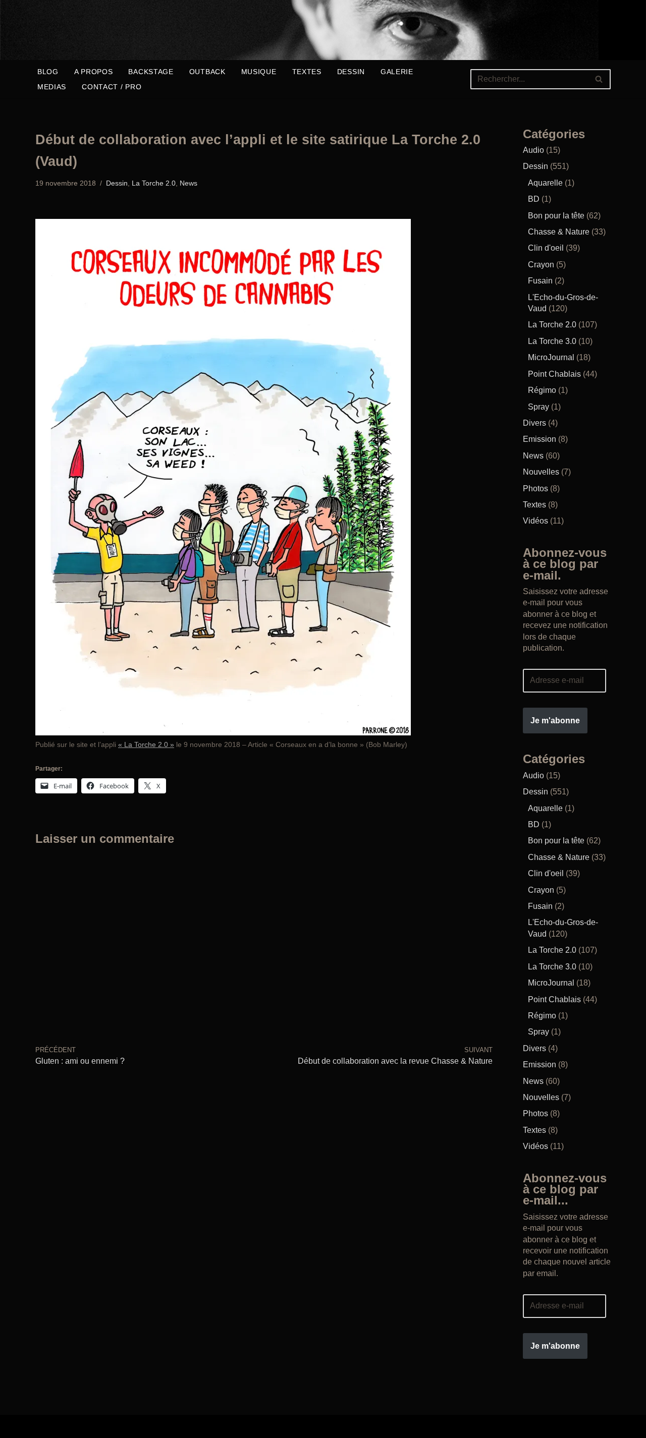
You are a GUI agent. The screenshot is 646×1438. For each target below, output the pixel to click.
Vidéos (535, 520)
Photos (535, 488)
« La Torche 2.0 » (146, 744)
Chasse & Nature (558, 231)
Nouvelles (541, 472)
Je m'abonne (555, 720)
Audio (533, 150)
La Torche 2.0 (154, 183)
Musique (259, 72)
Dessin (351, 72)
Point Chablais (554, 374)
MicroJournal (551, 357)
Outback (207, 72)
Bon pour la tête (556, 215)
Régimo (542, 390)
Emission (539, 439)
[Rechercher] (599, 79)
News (188, 183)
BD (534, 199)
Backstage (150, 72)
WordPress (194, 1426)
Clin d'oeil (546, 248)
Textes (306, 72)
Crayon (541, 264)
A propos (93, 72)
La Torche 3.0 (552, 341)
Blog (48, 72)
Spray (538, 406)
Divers (534, 423)
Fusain (540, 280)
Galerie (397, 72)
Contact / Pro (111, 87)
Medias (51, 87)
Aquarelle (545, 183)
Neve (45, 1426)
